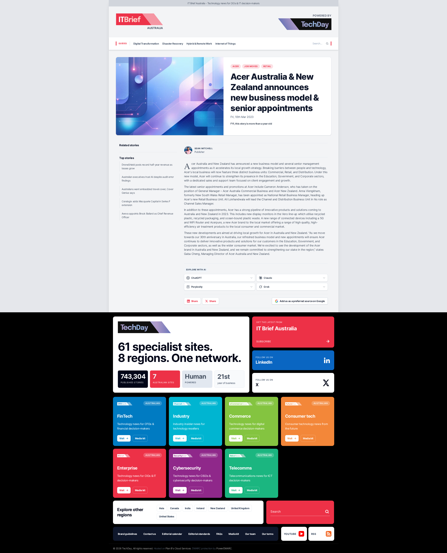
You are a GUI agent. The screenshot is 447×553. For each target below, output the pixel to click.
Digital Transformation (146, 43)
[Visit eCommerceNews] (241, 404)
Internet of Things (225, 43)
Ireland (200, 508)
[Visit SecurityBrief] (185, 456)
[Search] (327, 43)
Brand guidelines (127, 533)
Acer (236, 66)
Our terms (267, 533)
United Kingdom (240, 508)
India (187, 508)
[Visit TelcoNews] (241, 456)
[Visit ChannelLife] (185, 404)
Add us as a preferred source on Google (302, 301)
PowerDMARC (224, 548)
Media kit (140, 438)
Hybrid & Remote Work (199, 43)
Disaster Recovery (172, 43)
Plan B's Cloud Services (178, 548)
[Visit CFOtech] (129, 404)
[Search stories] (327, 511)
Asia (161, 508)
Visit (121, 438)
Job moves (251, 66)
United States (166, 516)
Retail (267, 66)
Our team (250, 533)
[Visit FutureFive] (297, 404)
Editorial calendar (172, 533)
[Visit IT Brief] (129, 456)
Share (194, 301)
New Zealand (217, 508)
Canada (174, 508)
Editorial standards (199, 533)
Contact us (149, 533)
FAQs (219, 533)
